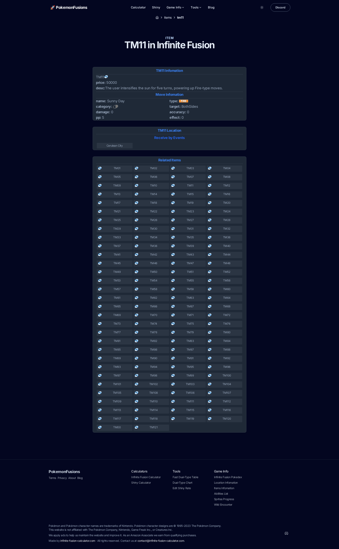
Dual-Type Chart (182, 482)
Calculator (138, 7)
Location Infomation (226, 482)
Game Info (174, 7)
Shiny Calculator (141, 482)
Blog (211, 7)
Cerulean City (115, 145)
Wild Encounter (223, 504)
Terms (52, 478)
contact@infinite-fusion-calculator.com (161, 540)
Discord (280, 7)
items (168, 17)
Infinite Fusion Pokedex (228, 477)
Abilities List (221, 493)
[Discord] (286, 533)
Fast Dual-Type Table (185, 477)
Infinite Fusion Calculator (146, 477)
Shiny (156, 7)
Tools (195, 7)
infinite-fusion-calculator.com (77, 540)
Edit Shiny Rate (182, 488)
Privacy (62, 478)
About (72, 478)
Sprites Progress (224, 499)
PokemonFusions (64, 471)
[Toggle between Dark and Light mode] (262, 7)
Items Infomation (224, 488)
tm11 (180, 17)
